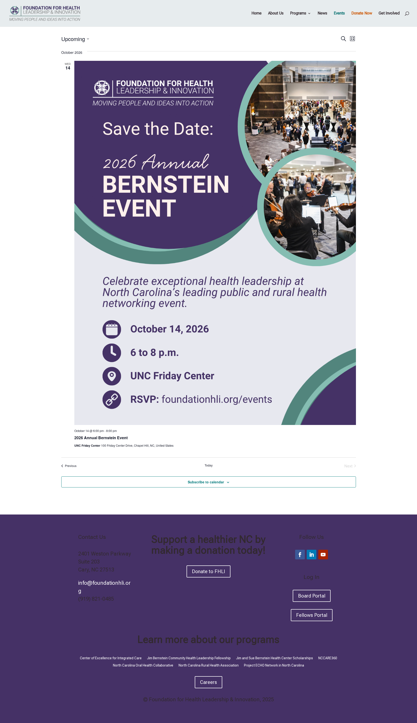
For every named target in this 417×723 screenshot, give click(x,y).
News (322, 13)
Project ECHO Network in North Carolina (274, 665)
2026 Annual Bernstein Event (101, 437)
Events (339, 13)
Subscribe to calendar (206, 482)
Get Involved (389, 13)
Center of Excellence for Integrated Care (111, 658)
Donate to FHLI (208, 571)
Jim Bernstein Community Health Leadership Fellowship (189, 658)
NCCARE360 (327, 658)
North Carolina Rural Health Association (209, 665)
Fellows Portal (311, 615)
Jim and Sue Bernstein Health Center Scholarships (274, 658)
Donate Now (361, 13)
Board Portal (311, 596)
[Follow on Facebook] (300, 554)
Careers (208, 682)
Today (209, 465)
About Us (276, 13)
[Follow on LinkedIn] (311, 554)
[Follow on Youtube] (323, 554)
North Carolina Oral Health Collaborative (143, 665)
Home (256, 13)
